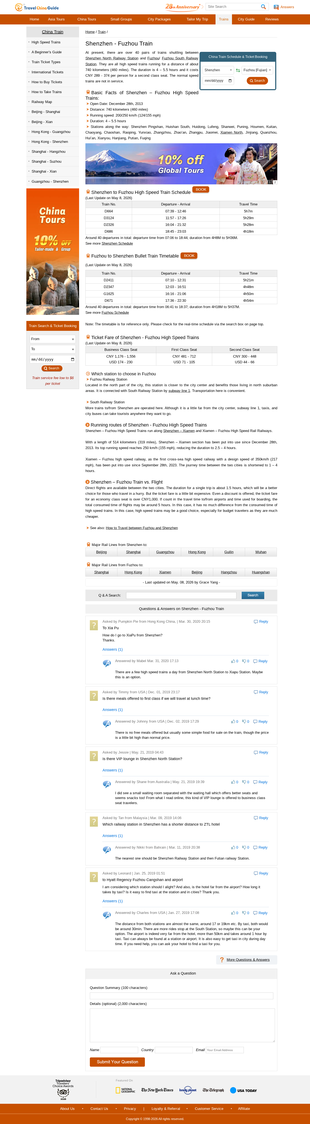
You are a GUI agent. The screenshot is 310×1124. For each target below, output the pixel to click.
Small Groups (121, 19)
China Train (52, 32)
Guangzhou (165, 552)
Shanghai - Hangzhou (48, 152)
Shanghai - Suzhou (46, 162)
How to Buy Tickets (47, 82)
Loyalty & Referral (166, 1109)
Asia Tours (56, 19)
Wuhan (260, 552)
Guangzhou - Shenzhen (50, 182)
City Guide (246, 19)
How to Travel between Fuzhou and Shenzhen (142, 528)
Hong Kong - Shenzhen (50, 142)
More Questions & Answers (248, 960)
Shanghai (133, 552)
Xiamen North (231, 132)
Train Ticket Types (46, 62)
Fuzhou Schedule (115, 313)
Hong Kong (197, 552)
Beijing (101, 552)
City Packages (159, 19)
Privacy (130, 1109)
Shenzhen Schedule (117, 243)
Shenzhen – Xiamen (179, 431)
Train (102, 32)
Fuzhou (153, 58)
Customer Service (209, 1109)
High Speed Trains (46, 42)
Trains (224, 19)
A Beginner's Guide (47, 52)
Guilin (228, 552)
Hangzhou (229, 572)
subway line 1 (179, 391)
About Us (67, 1109)
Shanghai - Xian (44, 171)
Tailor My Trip (197, 19)
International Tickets (47, 72)
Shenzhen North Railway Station (111, 58)
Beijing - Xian (42, 122)
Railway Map (42, 102)
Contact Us (99, 1109)
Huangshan (261, 572)
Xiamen (165, 572)
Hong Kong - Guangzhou (51, 132)
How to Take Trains (47, 92)
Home (34, 19)
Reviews (272, 19)
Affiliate (244, 1109)
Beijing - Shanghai (46, 112)
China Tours (86, 19)
